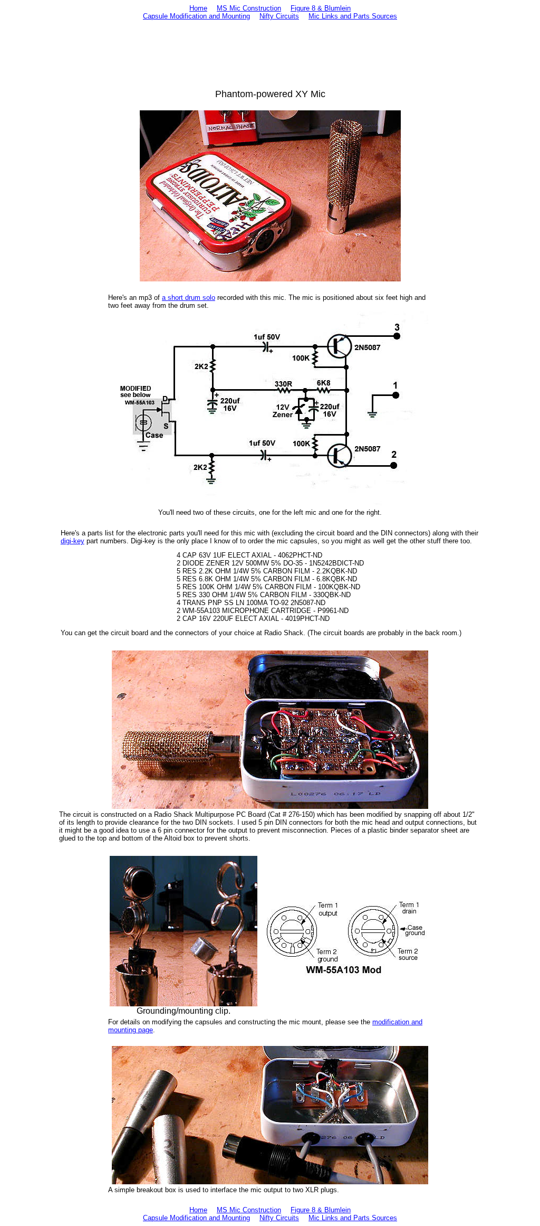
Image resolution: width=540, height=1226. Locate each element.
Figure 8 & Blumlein (321, 8)
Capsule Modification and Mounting (196, 16)
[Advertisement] (270, 54)
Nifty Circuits (279, 16)
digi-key (72, 541)
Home (198, 8)
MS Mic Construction (249, 8)
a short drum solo (188, 297)
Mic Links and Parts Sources (352, 16)
